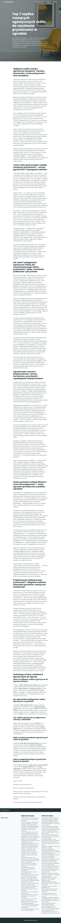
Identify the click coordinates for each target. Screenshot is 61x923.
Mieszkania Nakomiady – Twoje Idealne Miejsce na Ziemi (51, 824)
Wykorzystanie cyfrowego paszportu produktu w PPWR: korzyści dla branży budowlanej (30, 819)
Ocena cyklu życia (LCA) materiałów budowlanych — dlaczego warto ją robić (30, 835)
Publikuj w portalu (39, 2)
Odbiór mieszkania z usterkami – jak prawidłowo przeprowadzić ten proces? (51, 912)
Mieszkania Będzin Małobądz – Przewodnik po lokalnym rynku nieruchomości (28, 869)
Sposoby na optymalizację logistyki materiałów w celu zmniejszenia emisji (30, 825)
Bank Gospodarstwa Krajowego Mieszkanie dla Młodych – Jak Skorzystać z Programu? (51, 883)
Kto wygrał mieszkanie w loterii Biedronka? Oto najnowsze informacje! (50, 840)
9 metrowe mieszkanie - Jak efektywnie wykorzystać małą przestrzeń (30, 884)
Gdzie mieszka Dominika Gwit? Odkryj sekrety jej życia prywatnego (50, 855)
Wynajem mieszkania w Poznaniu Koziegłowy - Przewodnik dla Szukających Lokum (49, 879)
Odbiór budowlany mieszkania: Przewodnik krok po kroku (48, 904)
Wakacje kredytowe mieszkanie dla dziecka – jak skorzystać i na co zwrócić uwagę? (51, 843)
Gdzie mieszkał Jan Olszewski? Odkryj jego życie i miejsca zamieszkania (29, 875)
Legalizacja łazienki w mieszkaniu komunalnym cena (49, 886)
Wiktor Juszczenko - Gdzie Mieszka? (29, 886)
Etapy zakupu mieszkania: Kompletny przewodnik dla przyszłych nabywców (50, 898)
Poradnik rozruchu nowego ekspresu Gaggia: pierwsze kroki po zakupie (29, 838)
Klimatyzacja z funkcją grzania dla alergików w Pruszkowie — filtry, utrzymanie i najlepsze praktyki (29, 849)
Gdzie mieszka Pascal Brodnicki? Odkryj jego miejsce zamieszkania (30, 881)
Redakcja (48, 2)
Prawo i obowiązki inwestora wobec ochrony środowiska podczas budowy (29, 832)
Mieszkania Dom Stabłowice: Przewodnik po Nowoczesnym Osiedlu (50, 858)
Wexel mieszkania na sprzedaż (28, 887)
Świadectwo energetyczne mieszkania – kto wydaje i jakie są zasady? (51, 864)
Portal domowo (8, 2)
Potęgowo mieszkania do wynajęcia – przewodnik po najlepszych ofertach (50, 821)
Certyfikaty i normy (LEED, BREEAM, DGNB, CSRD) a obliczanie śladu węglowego (29, 829)
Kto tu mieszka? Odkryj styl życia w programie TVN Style (29, 872)
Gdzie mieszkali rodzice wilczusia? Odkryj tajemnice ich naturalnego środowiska (49, 890)
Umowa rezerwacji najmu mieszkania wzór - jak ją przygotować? (50, 909)
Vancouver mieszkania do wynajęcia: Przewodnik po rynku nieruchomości (50, 827)
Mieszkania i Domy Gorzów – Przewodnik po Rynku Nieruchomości (50, 850)
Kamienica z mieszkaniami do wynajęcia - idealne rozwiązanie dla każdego (51, 830)
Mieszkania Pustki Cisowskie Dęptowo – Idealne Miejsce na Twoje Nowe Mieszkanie (30, 896)
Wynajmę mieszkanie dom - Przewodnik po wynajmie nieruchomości (51, 852)
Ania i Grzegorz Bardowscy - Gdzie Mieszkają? (29, 889)
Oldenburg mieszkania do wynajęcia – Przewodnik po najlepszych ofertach (50, 818)
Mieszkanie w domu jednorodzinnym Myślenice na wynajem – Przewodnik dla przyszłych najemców (51, 875)
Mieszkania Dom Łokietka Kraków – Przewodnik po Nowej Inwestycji (50, 861)
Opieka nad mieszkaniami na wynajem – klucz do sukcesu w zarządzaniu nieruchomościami (51, 870)
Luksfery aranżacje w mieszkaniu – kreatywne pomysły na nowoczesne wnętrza (29, 855)
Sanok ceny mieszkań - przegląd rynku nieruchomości (30, 892)
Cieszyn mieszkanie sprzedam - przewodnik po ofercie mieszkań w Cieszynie (49, 895)
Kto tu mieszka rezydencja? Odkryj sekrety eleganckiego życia (29, 899)
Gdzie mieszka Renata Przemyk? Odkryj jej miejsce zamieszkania (30, 861)
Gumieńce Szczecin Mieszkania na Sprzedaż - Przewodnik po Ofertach (29, 878)
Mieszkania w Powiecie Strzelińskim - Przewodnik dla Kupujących (29, 902)
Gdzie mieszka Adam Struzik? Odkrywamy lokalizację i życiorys (49, 906)
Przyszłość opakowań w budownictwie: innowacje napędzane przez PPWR (30, 822)
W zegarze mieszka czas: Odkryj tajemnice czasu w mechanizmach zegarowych (29, 865)
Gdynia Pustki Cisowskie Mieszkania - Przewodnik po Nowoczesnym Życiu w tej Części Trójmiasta (50, 836)
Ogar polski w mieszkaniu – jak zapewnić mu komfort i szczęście (51, 847)
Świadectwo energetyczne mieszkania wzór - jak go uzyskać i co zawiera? (50, 867)
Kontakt (55, 2)
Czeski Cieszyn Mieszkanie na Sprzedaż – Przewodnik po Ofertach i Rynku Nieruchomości (30, 906)
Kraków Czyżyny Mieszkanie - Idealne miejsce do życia (50, 832)
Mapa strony (4, 817)
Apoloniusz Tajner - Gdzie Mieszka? (29, 852)
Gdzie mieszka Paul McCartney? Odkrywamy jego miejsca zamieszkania (30, 858)
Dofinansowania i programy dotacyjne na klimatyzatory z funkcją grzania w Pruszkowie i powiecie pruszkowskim (30, 845)
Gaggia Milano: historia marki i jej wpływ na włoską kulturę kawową (30, 841)
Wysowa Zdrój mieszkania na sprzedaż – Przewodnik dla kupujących (30, 909)
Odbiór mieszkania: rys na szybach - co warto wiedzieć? (50, 901)
